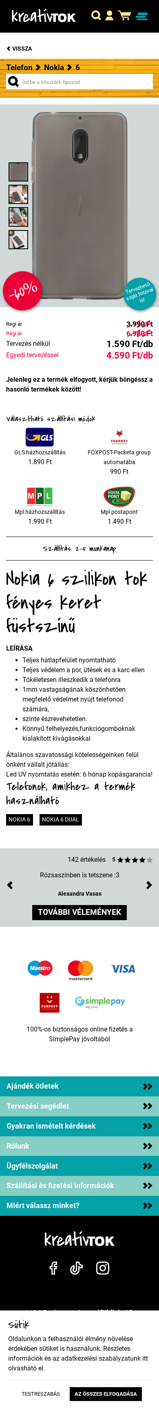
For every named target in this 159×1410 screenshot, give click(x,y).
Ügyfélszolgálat (32, 1166)
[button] (96, 16)
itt (145, 1358)
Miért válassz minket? (43, 1206)
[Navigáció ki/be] (141, 16)
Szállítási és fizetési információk (60, 1186)
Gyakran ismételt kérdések (51, 1126)
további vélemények (79, 912)
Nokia (54, 67)
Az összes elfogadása (106, 1394)
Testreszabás (41, 1394)
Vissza (21, 48)
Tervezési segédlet (38, 1106)
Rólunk (18, 1146)
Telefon (19, 67)
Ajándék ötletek (33, 1086)
